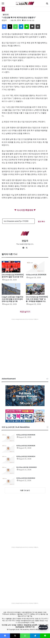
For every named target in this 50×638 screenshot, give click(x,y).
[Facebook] (4, 26)
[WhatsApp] (15, 26)
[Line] (26, 26)
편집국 (4, 20)
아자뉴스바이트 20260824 (25, 456)
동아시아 (5, 14)
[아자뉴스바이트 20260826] (37, 266)
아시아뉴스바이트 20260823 (26, 467)
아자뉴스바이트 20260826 (36, 275)
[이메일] (32, 26)
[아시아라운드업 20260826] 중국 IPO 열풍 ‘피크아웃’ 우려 (13, 276)
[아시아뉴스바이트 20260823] (8, 470)
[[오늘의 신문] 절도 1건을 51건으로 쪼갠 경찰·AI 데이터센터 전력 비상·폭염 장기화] (13, 289)
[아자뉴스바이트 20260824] (8, 459)
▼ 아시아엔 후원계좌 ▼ (25, 210)
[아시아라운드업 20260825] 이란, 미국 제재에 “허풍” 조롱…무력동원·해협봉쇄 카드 (37, 299)
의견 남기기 (25, 311)
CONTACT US (30, 627)
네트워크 (20, 625)
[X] (10, 26)
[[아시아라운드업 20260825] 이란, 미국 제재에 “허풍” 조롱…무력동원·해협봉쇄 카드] (37, 289)
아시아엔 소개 (6, 625)
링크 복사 (41, 221)
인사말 (14, 625)
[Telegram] (21, 26)
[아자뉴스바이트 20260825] (8, 449)
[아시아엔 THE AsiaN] (25, 3)
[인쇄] (37, 26)
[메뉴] (3, 4)
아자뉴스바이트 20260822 (25, 478)
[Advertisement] (25, 346)
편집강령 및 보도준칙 (30, 625)
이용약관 (41, 625)
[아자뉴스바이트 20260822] (8, 481)
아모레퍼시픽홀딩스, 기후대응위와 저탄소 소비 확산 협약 (27, 9)
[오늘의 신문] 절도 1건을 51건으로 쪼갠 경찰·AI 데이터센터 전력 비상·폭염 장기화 (12, 299)
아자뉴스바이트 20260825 (25, 446)
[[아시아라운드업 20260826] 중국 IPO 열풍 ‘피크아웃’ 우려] (13, 266)
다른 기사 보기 (25, 490)
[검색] (47, 4)
